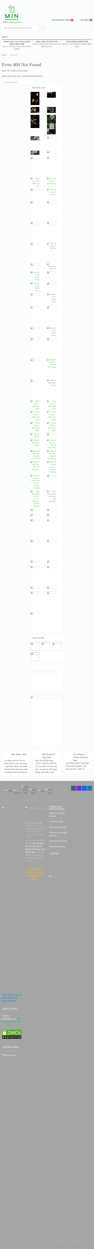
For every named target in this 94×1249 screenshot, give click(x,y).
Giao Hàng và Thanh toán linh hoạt (80, 757)
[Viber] (78, 788)
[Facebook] (73, 788)
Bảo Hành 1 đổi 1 (19, 754)
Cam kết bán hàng (56, 822)
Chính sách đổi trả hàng (58, 841)
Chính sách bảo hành (57, 846)
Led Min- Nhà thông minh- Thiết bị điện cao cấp (25, 1246)
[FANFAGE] (89, 788)
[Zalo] (84, 788)
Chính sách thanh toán (57, 827)
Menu (5, 37)
